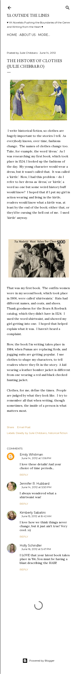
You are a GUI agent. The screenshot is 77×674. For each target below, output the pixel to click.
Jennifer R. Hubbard (34, 484)
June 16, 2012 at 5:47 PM (36, 549)
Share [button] (10, 427)
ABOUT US (27, 35)
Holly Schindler (31, 545)
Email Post (24, 427)
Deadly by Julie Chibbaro (31, 433)
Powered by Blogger (42, 660)
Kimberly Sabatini (33, 513)
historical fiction (58, 433)
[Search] (67, 7)
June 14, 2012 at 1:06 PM (36, 458)
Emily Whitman (31, 454)
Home (12, 35)
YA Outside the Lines (28, 15)
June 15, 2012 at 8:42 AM (36, 516)
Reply (24, 474)
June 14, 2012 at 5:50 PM (36, 487)
